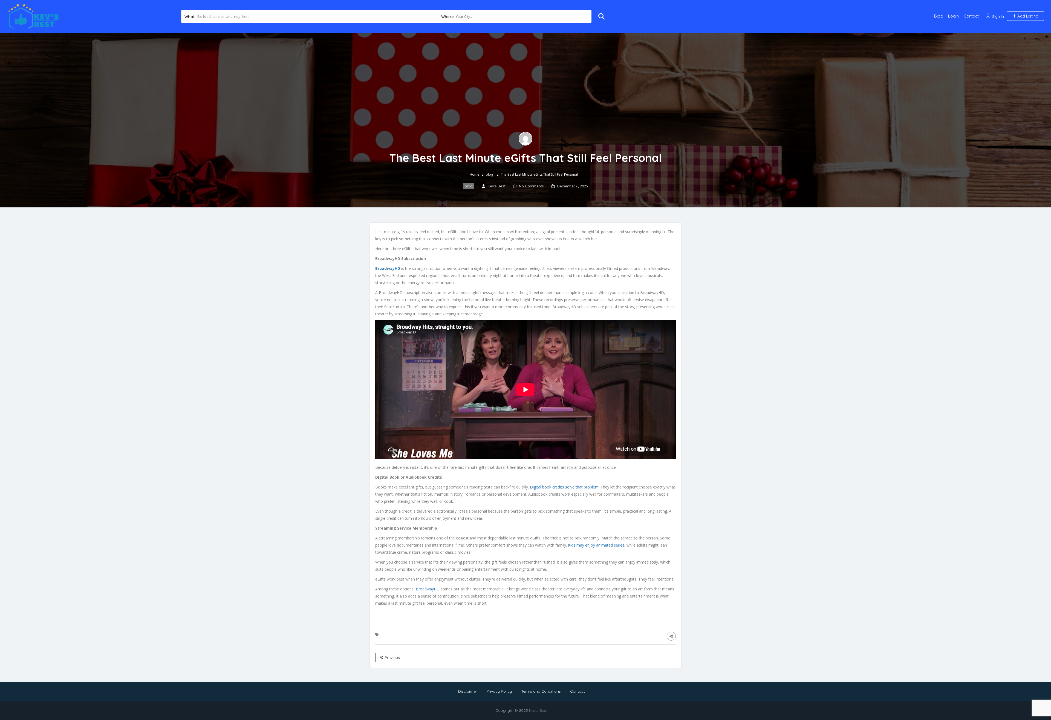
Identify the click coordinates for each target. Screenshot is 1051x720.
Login (953, 16)
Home (474, 174)
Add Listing (1027, 16)
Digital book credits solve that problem (564, 487)
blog (489, 174)
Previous (391, 657)
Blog (938, 16)
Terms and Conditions (541, 691)
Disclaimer (467, 691)
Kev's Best (538, 710)
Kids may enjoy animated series (596, 545)
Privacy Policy (499, 691)
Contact (971, 16)
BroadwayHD (428, 589)
